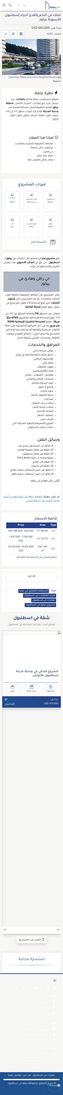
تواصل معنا (14, 1075)
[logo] (52, 5)
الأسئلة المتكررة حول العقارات (34, 1035)
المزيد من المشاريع (30, 940)
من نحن (47, 1013)
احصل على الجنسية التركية (36, 1029)
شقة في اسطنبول (17, 1083)
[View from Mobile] (21, 34)
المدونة (47, 1007)
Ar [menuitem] (19, 6)
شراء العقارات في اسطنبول (39, 595)
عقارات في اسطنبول (43, 600)
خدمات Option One (40, 1023)
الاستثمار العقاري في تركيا (33, 591)
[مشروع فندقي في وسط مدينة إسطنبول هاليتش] (31, 649)
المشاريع (45, 1002)
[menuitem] (24, 6)
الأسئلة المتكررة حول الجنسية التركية (31, 1040)
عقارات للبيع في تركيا (39, 996)
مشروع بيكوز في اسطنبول (40, 605)
